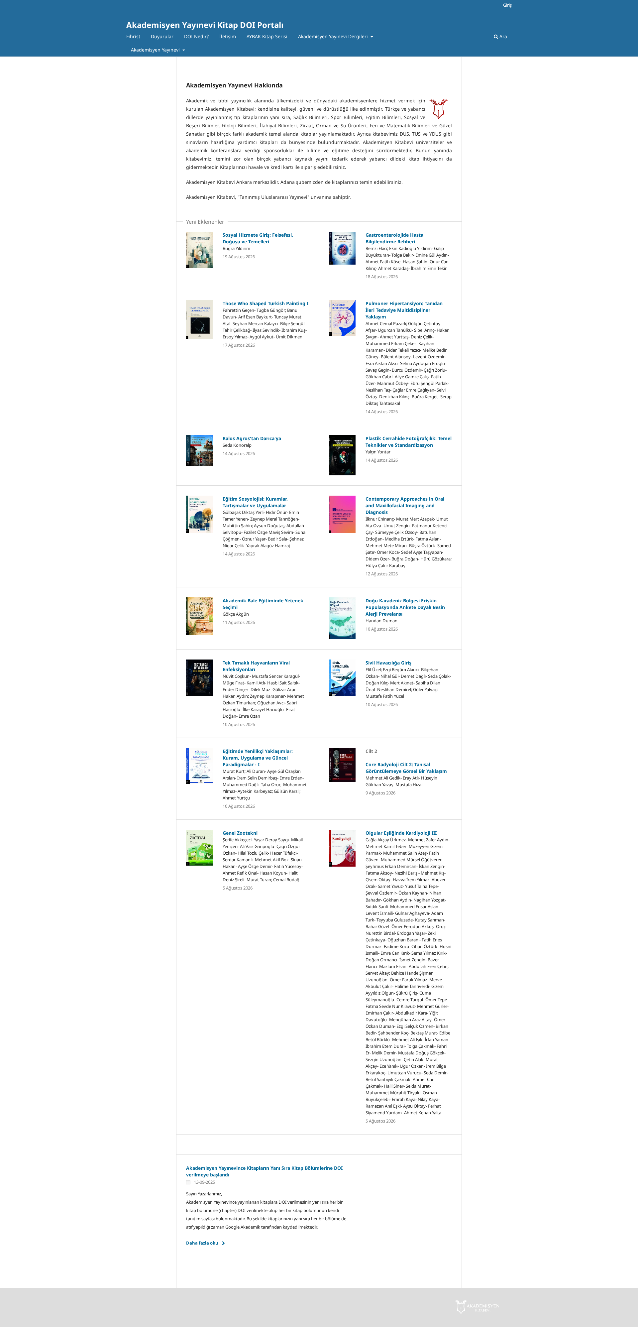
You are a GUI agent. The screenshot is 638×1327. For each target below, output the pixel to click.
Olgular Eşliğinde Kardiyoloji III (401, 833)
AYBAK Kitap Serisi (267, 36)
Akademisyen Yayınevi (156, 50)
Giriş (507, 5)
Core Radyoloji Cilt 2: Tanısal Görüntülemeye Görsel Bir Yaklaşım (406, 767)
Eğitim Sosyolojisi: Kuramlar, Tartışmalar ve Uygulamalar (255, 502)
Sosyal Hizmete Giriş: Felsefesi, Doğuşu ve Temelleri (258, 238)
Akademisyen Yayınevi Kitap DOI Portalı (204, 24)
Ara (502, 36)
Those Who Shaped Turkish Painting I (265, 303)
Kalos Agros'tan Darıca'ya (252, 438)
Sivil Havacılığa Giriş (388, 663)
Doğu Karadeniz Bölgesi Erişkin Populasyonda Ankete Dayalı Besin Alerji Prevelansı (405, 607)
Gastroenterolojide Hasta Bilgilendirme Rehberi (394, 238)
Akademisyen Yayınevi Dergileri (333, 36)
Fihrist (133, 36)
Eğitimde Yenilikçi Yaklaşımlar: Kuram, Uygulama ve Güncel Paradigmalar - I (258, 758)
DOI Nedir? (196, 36)
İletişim (227, 36)
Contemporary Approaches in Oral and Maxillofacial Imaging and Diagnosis (405, 505)
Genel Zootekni (240, 833)
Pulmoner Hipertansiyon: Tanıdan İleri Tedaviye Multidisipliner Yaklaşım (404, 310)
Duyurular (162, 36)
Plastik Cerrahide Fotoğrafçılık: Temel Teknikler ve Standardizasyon (409, 441)
